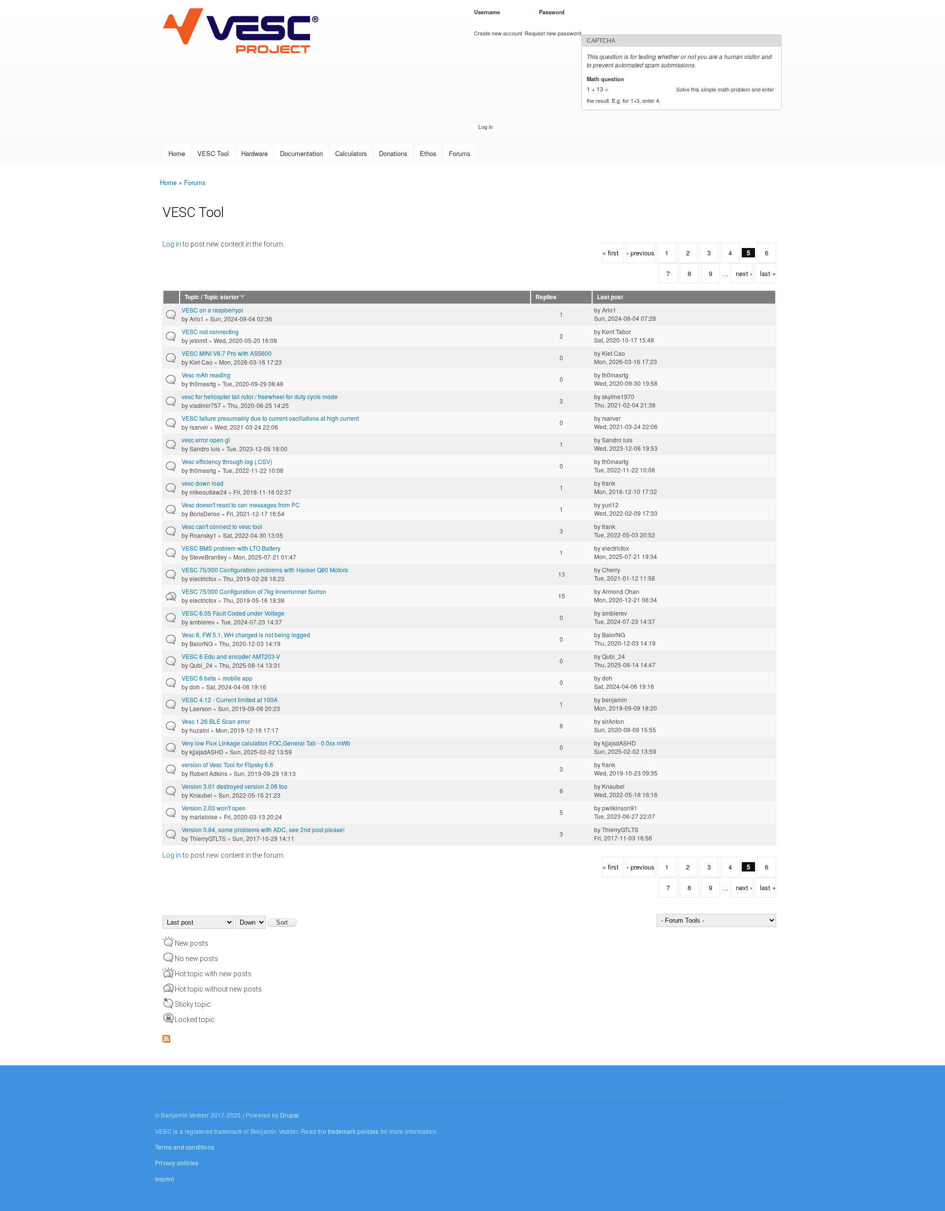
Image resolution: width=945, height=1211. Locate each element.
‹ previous (641, 252)
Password (553, 12)
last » (768, 273)
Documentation (301, 153)
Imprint (164, 1179)
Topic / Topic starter (212, 297)
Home (176, 153)
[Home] (243, 31)
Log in (171, 244)
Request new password (553, 33)
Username (489, 12)
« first (610, 252)
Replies (546, 297)
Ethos (428, 153)
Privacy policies (176, 1162)
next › (744, 273)
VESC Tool (213, 153)
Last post (610, 297)
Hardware (254, 153)
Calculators (351, 153)
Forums (460, 153)
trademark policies (353, 1131)
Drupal (289, 1115)
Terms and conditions (184, 1147)
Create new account (498, 33)
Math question (607, 79)
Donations (393, 153)
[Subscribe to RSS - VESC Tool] (166, 1036)
